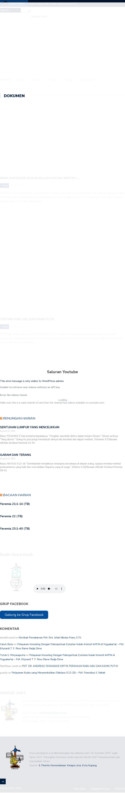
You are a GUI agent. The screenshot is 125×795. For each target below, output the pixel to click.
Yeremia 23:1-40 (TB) (15, 529)
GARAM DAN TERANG (15, 455)
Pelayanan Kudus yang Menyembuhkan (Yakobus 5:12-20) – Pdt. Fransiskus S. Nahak (58, 672)
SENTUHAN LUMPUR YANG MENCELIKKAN (29, 427)
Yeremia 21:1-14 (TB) (15, 504)
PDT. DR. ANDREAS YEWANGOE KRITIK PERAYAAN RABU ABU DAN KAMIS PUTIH (70, 666)
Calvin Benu (6, 644)
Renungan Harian (19, 418)
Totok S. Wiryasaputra (12, 655)
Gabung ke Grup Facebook (24, 615)
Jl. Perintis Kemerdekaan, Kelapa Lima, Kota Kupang (68, 765)
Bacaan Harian (17, 495)
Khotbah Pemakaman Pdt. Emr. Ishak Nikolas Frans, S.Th (50, 637)
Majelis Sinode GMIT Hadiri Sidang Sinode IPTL (52, 3)
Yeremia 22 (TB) (11, 516)
